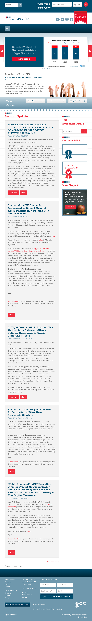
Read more (13, 193)
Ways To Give (27, 584)
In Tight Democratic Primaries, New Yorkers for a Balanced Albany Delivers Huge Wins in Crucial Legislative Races (31, 331)
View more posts (53, 562)
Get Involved (29, 579)
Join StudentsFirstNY (29, 582)
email (15, 615)
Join (56, 101)
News (24, 592)
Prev (2, 51)
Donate (35, 101)
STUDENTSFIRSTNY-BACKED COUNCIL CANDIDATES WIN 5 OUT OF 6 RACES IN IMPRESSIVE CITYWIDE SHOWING (30, 129)
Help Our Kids (78, 101)
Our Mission (11, 591)
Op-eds (24, 597)
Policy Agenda (10, 598)
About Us (10, 579)
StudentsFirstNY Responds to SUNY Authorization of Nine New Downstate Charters (30, 412)
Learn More (70, 207)
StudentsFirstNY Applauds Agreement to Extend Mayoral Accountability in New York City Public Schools (28, 209)
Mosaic (74, 615)
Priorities (8, 595)
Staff (6, 584)
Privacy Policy (45, 609)
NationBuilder (82, 617)
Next (90, 51)
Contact (7, 587)
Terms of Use (57, 609)
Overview (8, 582)
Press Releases (27, 595)
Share (23, 193)
